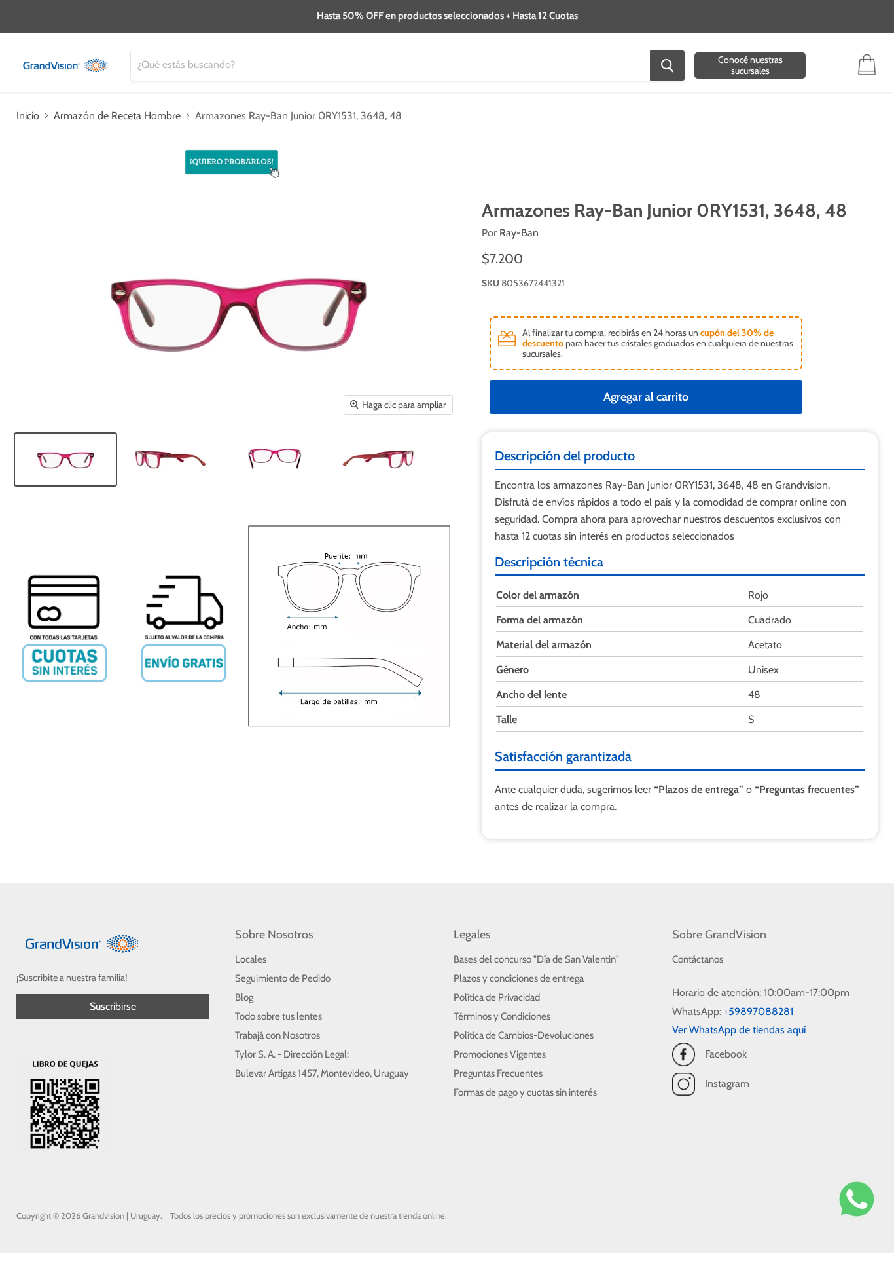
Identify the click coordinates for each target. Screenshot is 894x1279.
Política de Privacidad (497, 997)
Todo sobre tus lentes (278, 1016)
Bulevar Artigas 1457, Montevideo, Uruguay (322, 1073)
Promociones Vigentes (500, 1054)
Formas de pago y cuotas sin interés (525, 1092)
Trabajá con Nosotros (277, 1035)
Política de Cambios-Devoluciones (524, 1035)
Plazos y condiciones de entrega (519, 978)
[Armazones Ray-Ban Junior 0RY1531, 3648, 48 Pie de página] (65, 459)
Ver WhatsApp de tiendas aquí (739, 1030)
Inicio (27, 116)
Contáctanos (697, 959)
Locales (250, 959)
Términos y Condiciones (502, 1016)
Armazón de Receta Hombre (117, 116)
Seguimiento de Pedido (283, 978)
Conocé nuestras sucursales (750, 65)
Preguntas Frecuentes (498, 1073)
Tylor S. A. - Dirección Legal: (292, 1054)
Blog (244, 997)
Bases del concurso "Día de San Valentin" (536, 959)
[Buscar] (667, 65)
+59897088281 (758, 1011)
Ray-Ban (519, 233)
